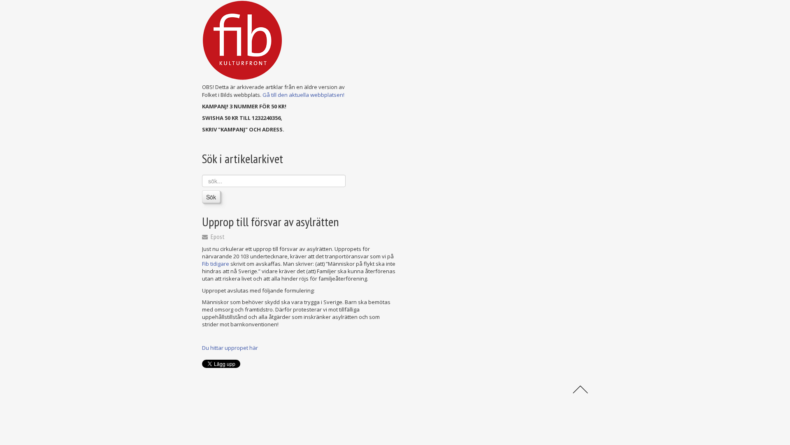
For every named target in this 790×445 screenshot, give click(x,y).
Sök (211, 197)
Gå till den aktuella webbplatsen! (303, 94)
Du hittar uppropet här (230, 347)
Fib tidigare (216, 263)
